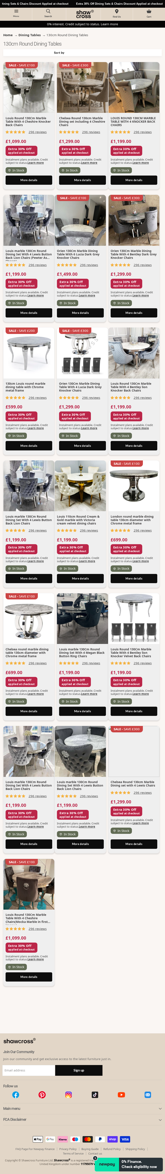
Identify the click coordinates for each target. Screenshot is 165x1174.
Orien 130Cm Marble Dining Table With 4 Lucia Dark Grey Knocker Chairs (80, 386)
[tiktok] (95, 1095)
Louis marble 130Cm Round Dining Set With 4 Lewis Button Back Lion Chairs (29, 519)
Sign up (78, 1070)
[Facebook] (15, 1095)
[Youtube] (121, 1095)
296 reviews (38, 132)
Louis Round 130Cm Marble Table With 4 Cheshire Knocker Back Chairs (28, 121)
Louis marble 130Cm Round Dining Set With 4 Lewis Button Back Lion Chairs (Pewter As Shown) (29, 256)
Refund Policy (112, 1149)
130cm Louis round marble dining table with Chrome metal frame (25, 386)
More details (28, 180)
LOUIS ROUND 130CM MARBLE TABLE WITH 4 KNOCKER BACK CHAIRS (133, 121)
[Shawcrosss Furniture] (24, 1048)
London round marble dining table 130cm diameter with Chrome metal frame (132, 519)
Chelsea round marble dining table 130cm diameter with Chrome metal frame (27, 652)
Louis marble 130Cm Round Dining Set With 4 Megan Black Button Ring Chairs (82, 652)
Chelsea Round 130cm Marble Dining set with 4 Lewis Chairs (133, 783)
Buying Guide (90, 1149)
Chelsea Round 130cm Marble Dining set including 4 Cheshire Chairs (82, 121)
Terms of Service (73, 1153)
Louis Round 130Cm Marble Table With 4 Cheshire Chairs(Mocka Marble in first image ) (27, 920)
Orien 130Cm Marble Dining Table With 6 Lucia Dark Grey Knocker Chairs (78, 254)
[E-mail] (147, 1095)
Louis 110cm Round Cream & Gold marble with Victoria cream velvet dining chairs (78, 519)
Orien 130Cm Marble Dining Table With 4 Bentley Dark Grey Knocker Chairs (134, 254)
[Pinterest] (42, 1095)
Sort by (59, 52)
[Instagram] (68, 1095)
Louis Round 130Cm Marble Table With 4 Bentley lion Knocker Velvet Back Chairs (131, 652)
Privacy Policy (68, 1149)
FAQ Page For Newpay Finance (35, 1149)
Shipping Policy (135, 1149)
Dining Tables (29, 35)
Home (8, 35)
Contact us (95, 1153)
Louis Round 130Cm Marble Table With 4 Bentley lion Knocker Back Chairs (131, 386)
